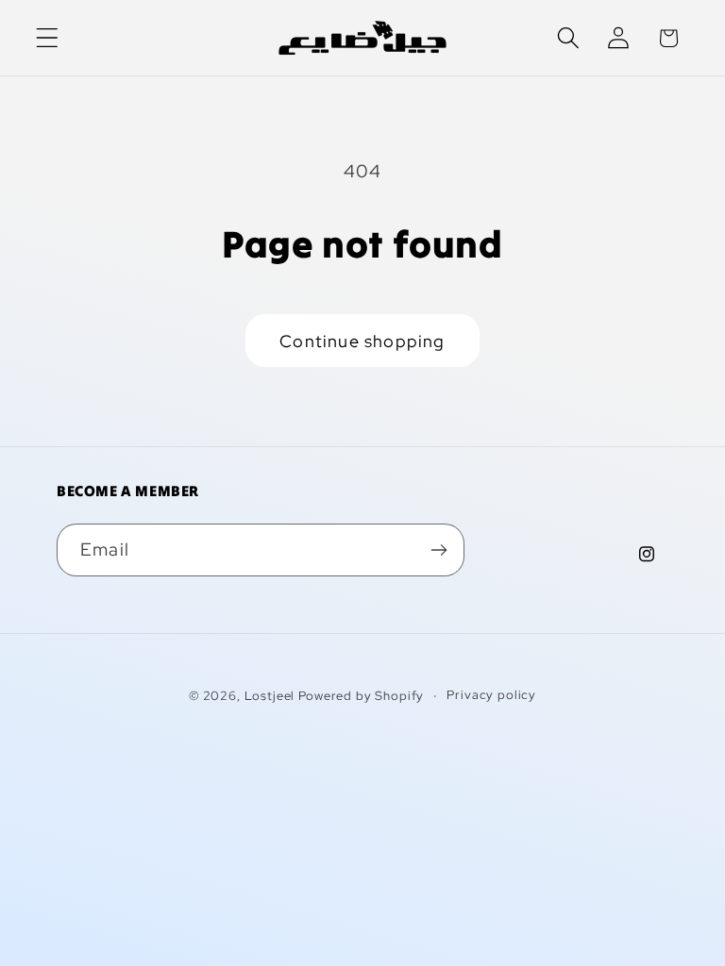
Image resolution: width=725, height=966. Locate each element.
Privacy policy (491, 695)
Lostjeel (269, 696)
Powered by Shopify (361, 696)
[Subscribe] (438, 550)
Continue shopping (362, 341)
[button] (48, 38)
